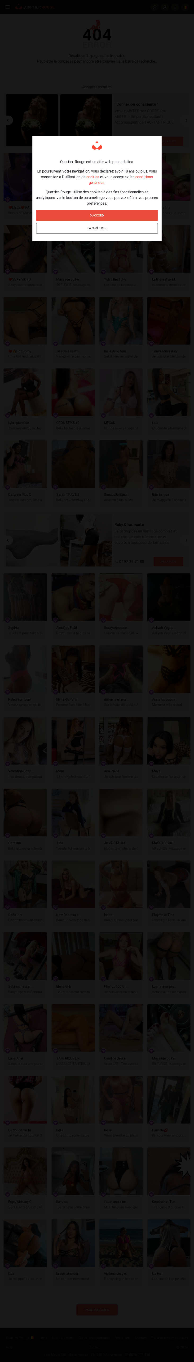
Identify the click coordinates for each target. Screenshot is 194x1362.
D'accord (97, 215)
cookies (92, 176)
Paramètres (97, 228)
